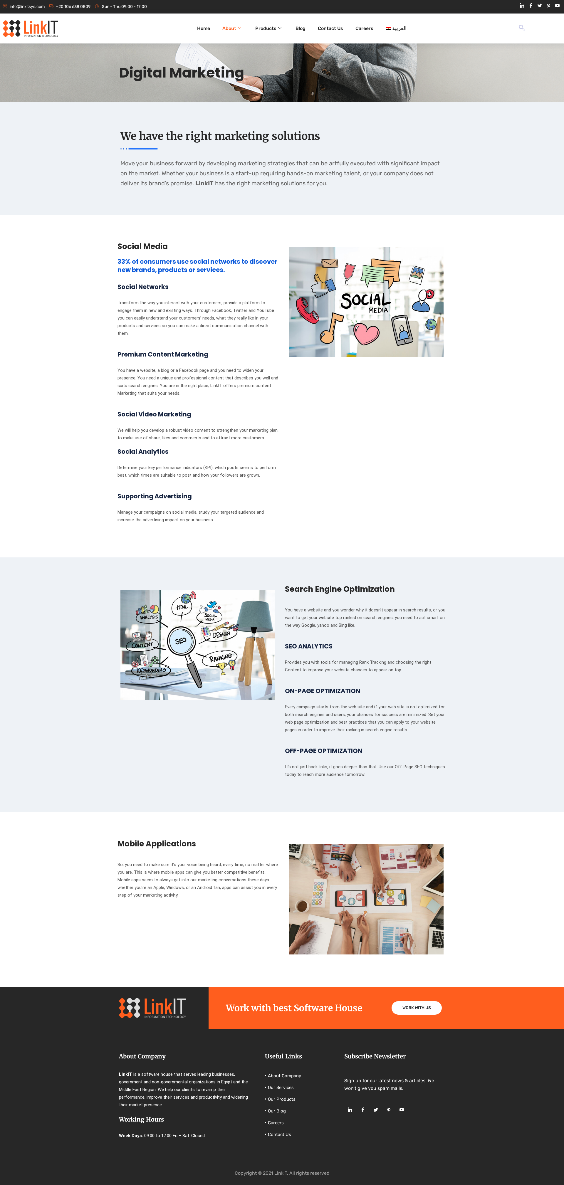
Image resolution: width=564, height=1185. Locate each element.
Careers (364, 28)
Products (265, 28)
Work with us (416, 1007)
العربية (399, 28)
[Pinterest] (548, 6)
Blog (301, 28)
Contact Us (330, 28)
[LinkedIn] (522, 6)
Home (203, 28)
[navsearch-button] (522, 28)
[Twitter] (539, 6)
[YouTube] (557, 6)
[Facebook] (531, 6)
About (229, 28)
